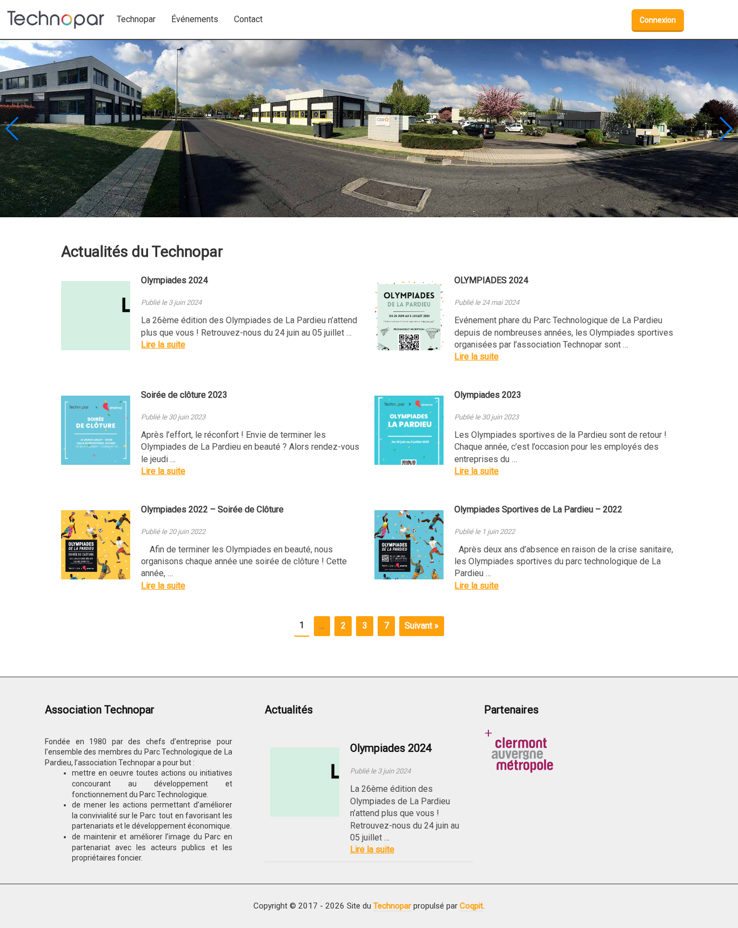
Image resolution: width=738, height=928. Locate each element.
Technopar (392, 906)
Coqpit (471, 906)
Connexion (658, 20)
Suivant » (422, 625)
